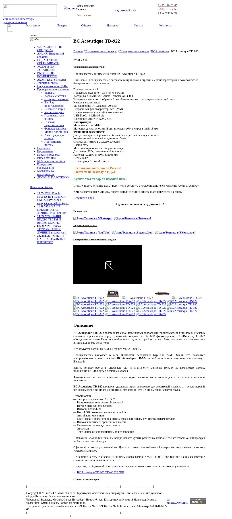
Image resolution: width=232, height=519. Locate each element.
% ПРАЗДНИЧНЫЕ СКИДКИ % (49, 48)
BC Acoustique (160, 51)
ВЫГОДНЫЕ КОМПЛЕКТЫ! (47, 75)
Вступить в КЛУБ (125, 10)
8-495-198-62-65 (167, 5)
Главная (78, 51)
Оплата (138, 25)
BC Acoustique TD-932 (91, 472)
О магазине (33, 25)
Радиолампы (45, 151)
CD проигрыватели (56, 99)
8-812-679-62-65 (167, 12)
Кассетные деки (54, 112)
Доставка (112, 25)
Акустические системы (51, 79)
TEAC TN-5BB (114, 472)
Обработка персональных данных (96, 512)
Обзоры (86, 25)
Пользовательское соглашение (49, 512)
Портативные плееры (52, 143)
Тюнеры (49, 92)
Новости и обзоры (41, 187)
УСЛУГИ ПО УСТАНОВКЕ (46, 68)
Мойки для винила (56, 131)
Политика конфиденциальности (47, 515)
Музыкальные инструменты (46, 172)
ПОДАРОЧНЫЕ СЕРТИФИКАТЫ (48, 62)
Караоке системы (55, 95)
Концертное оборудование (45, 166)
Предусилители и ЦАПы (52, 86)
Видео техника (46, 157)
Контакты (165, 25)
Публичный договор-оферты (142, 512)
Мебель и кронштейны (51, 161)
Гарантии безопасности (66, 489)
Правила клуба (36, 489)
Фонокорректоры (55, 128)
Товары (62, 25)
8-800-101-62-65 (167, 9)
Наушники (43, 148)
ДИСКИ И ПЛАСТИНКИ (53, 177)
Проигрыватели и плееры (53, 89)
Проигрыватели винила (134, 51)
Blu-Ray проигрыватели (54, 104)
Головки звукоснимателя (54, 123)
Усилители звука (47, 82)
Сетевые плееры (54, 109)
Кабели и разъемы (48, 154)
